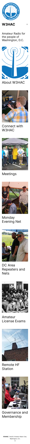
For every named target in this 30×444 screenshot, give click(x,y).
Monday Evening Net (11, 219)
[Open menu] (27, 24)
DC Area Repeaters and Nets (13, 269)
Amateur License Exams (14, 319)
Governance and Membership (15, 414)
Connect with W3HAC (12, 128)
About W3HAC (13, 82)
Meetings (9, 174)
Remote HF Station (11, 367)
